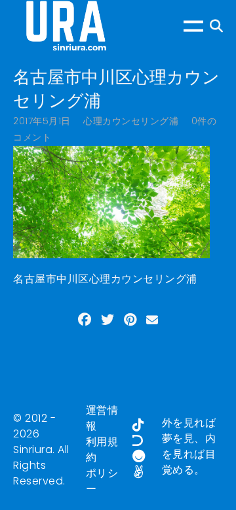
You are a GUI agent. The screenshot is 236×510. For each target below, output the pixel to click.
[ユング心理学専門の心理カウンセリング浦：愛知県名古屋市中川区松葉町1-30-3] (65, 26)
